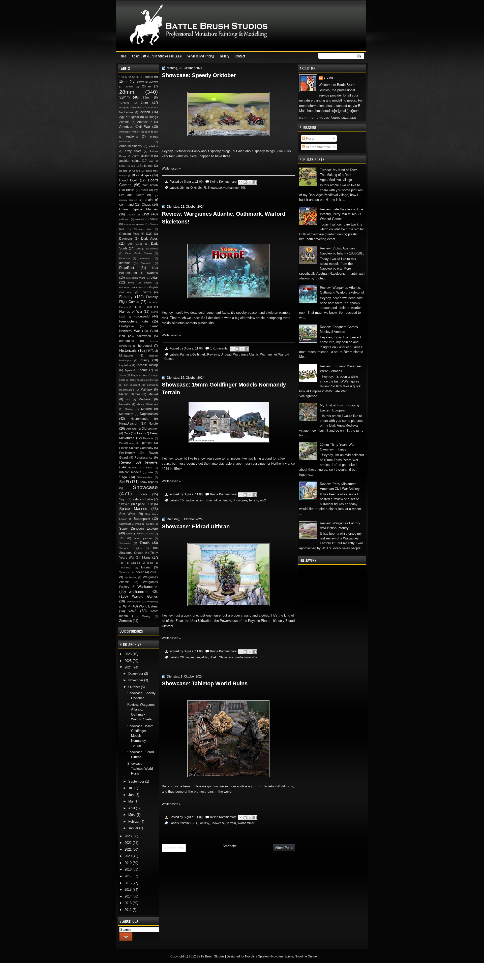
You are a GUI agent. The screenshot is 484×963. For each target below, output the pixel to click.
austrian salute (129, 160)
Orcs (127, 433)
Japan (128, 370)
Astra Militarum (142, 155)
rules (150, 472)
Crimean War (143, 229)
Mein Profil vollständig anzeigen (327, 117)
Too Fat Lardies (129, 562)
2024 (129, 667)
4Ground (124, 102)
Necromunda (139, 418)
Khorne (143, 370)
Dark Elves (135, 243)
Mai (131, 801)
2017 (129, 876)
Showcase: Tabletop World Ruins (205, 683)
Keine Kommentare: (224, 181)
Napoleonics (149, 414)
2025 (129, 661)
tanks (150, 533)
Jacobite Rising (147, 365)
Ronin (149, 467)
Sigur (328, 77)
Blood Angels (141, 175)
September (136, 781)
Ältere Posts (284, 848)
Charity (131, 214)
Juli (131, 788)
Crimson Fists (129, 233)
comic (154, 219)
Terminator (125, 543)
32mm (124, 97)
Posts (310, 138)
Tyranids (124, 572)
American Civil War (134, 127)
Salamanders (145, 477)
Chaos (146, 204)
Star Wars (127, 514)
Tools (150, 562)
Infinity (144, 360)
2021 (129, 849)
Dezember (136, 674)
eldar (204, 657)
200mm (153, 81)
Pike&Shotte (126, 443)
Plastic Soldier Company (136, 448)
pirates (147, 442)
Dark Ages (149, 238)
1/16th (135, 77)
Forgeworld (141, 316)
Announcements (130, 146)
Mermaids (124, 404)
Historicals (128, 350)
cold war (124, 219)
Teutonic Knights (130, 548)
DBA (138, 248)
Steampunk (142, 519)
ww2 (263, 500)
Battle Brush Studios (210, 956)
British (130, 189)
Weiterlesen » (171, 168)
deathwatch (145, 258)
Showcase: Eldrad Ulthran (196, 526)
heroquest (145, 345)
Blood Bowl (128, 180)
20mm (129, 86)
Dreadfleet (126, 268)
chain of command (218, 500)
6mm (144, 102)
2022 (129, 843)
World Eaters (148, 606)
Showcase (214, 187)
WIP (126, 606)
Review (125, 462)
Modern (146, 408)
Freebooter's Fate (133, 321)
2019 (129, 863)
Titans (145, 557)
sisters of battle (142, 499)
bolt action (197, 500)
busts (144, 189)
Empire (148, 282)
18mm (140, 81)
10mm (148, 76)
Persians (148, 438)
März (132, 815)
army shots (133, 151)
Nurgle (153, 423)
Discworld (146, 263)
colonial (139, 219)
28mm (184, 187)
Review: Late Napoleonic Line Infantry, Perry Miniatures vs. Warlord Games (341, 214)
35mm (147, 97)
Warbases (130, 577)
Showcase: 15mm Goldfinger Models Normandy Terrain (224, 388)
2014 (129, 896)
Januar (133, 828)
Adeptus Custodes (130, 107)
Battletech (146, 165)
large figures (137, 379)
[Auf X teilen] (250, 182)
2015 (129, 889)
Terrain (253, 500)
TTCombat (125, 567)
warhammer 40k (234, 187)
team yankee (143, 538)
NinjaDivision (128, 423)
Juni (131, 795)
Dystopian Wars (135, 277)
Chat (145, 214)
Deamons (124, 258)
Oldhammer (150, 428)
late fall (153, 379)
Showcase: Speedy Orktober (199, 75)
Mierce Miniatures (147, 404)
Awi (151, 160)
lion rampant (132, 384)
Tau (121, 538)
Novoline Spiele (282, 956)
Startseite (230, 846)
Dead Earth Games (138, 253)
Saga (123, 477)
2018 (129, 869)
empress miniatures (131, 287)
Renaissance (143, 457)
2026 (129, 654)
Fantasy (185, 354)
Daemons (126, 238)
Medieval (145, 399)
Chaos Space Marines (138, 209)
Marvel (153, 394)
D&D (193, 823)
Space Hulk (144, 504)
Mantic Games (129, 394)
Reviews (213, 354)
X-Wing (146, 616)
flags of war (143, 306)
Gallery (224, 55)
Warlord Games (145, 596)
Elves (131, 282)
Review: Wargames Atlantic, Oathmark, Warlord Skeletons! (223, 218)
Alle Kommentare (318, 147)
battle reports (127, 166)
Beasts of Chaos (129, 170)
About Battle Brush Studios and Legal (157, 55)
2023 (129, 836)
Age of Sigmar (129, 117)
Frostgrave (126, 326)
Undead (226, 354)
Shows (142, 494)
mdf (128, 399)
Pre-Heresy (127, 452)
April (132, 808)
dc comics (152, 248)
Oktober (134, 687)
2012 (129, 910)
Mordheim (126, 413)
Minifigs (129, 409)
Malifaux (146, 389)
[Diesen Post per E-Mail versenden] (240, 182)
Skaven (124, 504)
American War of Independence (138, 131)
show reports (149, 482)
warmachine (134, 601)
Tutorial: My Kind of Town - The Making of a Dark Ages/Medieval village (339, 175)
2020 (129, 856)
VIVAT (154, 572)
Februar (134, 821)
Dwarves (152, 272)
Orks (193, 187)
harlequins (126, 340)
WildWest (152, 601)
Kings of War (139, 375)
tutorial (145, 567)
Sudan (150, 523)
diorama (125, 263)
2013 (129, 903)
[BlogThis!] (245, 182)
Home (122, 55)
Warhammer (268, 354)
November (136, 680)
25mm (146, 86)
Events (146, 292)
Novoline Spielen (257, 956)
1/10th (123, 77)
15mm (184, 500)
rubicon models (130, 472)
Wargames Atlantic (246, 354)
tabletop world (134, 533)
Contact (240, 55)
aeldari (195, 657)
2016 (129, 883)
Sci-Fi (202, 187)
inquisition (125, 365)
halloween (144, 336)
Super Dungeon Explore (138, 528)
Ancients (132, 136)
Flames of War (130, 311)
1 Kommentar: (220, 348)
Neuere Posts (174, 848)
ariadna (153, 146)
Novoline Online (306, 956)
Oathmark (199, 354)
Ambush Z (144, 121)
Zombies (125, 621)
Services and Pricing (200, 55)
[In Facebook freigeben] (254, 182)
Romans (133, 467)
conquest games (134, 224)
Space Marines (133, 508)
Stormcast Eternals (130, 523)
